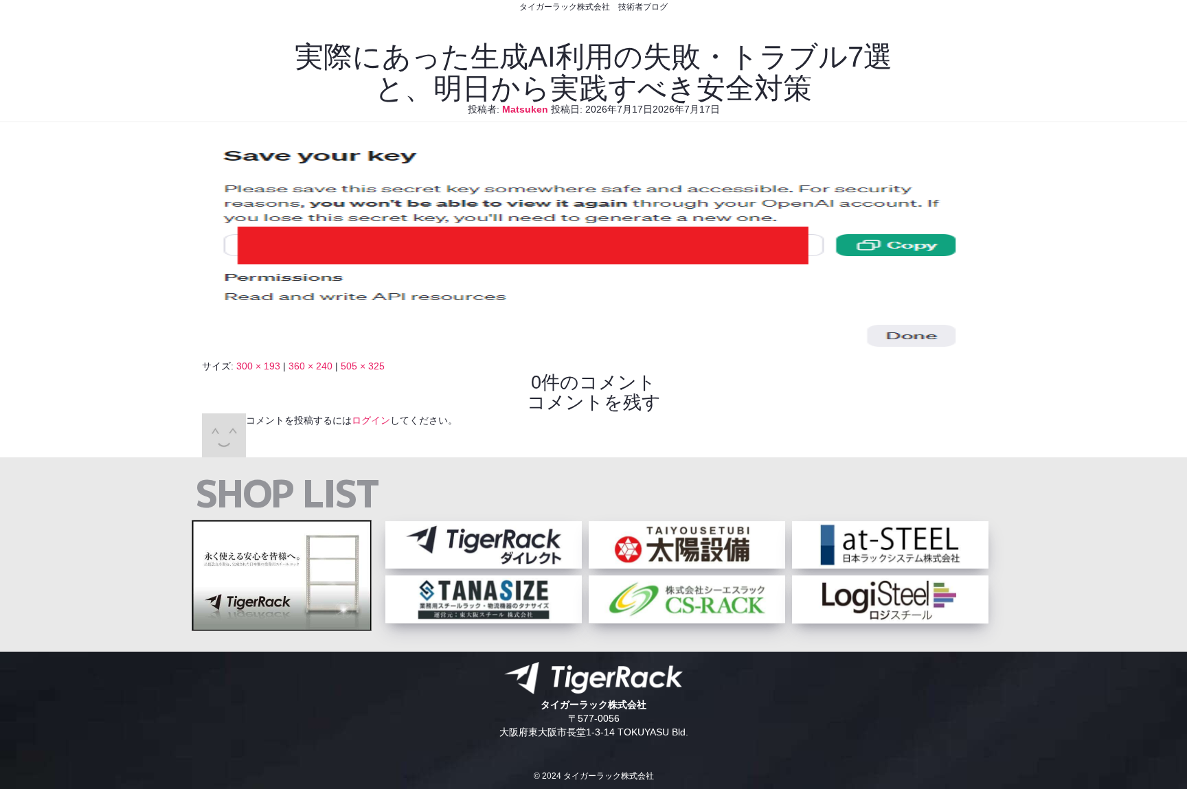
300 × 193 (258, 366)
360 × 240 (310, 366)
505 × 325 (363, 366)
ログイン (371, 420)
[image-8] (593, 352)
